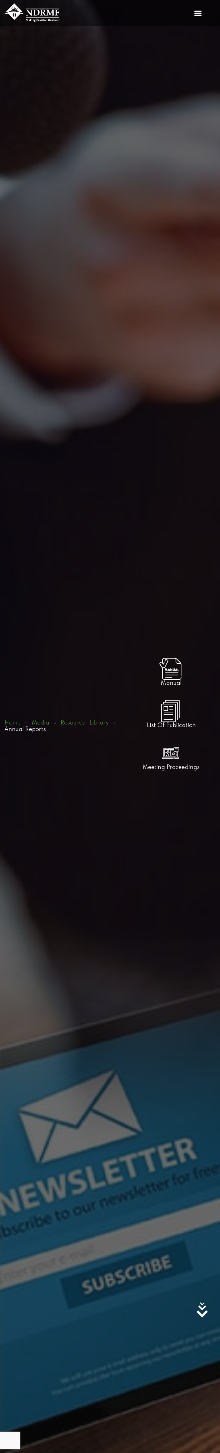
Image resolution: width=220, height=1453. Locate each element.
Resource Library (84, 723)
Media (40, 723)
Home (13, 723)
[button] (198, 13)
